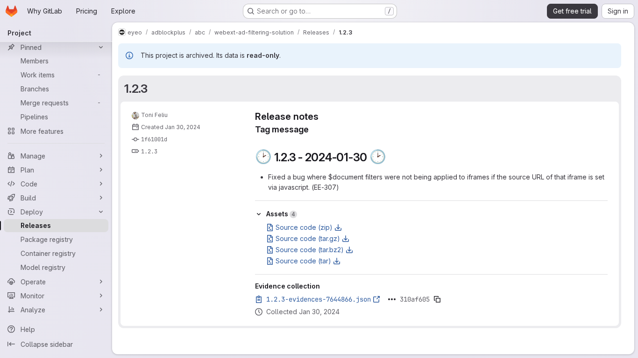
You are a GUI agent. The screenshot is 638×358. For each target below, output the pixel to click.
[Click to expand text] (392, 299)
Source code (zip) (304, 227)
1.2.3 (136, 89)
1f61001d (154, 139)
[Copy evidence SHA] (437, 299)
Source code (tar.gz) (308, 238)
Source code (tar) (303, 261)
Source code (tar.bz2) (310, 250)
